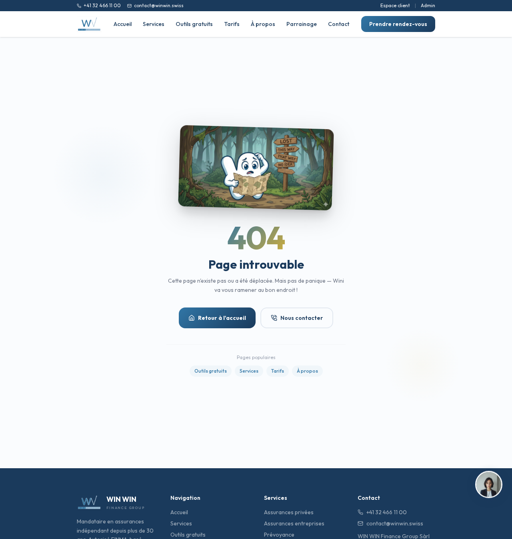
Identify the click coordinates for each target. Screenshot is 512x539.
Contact (338, 24)
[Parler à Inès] (488, 485)
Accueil (123, 24)
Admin (428, 5)
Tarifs (232, 24)
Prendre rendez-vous (398, 24)
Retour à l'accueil (222, 317)
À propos (263, 24)
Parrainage (301, 24)
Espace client (395, 5)
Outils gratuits (194, 24)
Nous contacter (301, 317)
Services (153, 24)
